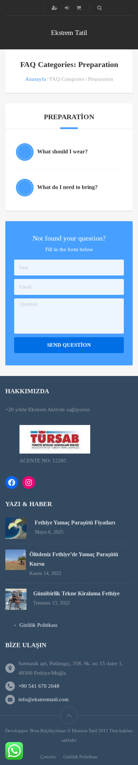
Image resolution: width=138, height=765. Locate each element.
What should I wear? (62, 151)
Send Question (69, 345)
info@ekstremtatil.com (43, 699)
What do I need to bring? (67, 187)
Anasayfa (35, 79)
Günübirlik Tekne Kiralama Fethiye (76, 593)
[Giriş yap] (67, 8)
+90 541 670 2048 (38, 686)
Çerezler (48, 756)
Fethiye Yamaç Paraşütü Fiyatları (75, 523)
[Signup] (55, 8)
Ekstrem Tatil (69, 32)
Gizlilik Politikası (38, 625)
